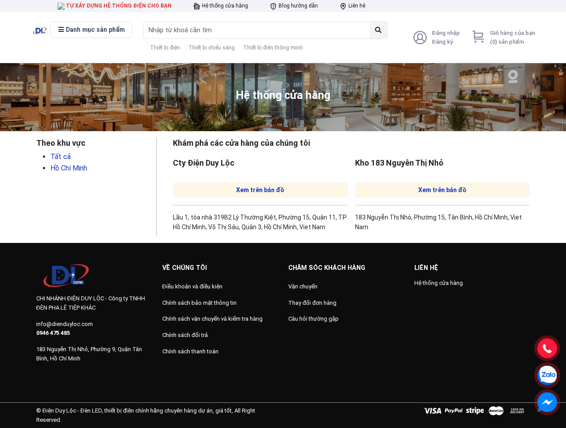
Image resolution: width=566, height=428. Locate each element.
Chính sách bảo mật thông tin (199, 302)
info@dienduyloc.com (64, 324)
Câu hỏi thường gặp (313, 318)
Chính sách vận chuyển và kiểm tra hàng (212, 318)
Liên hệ (356, 6)
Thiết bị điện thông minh (273, 48)
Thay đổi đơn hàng (312, 302)
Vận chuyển (302, 286)
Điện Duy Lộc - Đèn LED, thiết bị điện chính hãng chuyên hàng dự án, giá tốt (137, 410)
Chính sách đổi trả (185, 335)
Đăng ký (442, 41)
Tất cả (60, 156)
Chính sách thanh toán (190, 351)
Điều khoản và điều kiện (192, 286)
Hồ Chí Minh (68, 168)
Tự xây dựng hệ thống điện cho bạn (118, 6)
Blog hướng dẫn (297, 6)
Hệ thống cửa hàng (224, 6)
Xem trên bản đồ (260, 189)
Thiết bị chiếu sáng (211, 48)
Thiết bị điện (165, 48)
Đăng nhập (446, 33)
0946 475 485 (53, 333)
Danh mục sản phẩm (94, 30)
